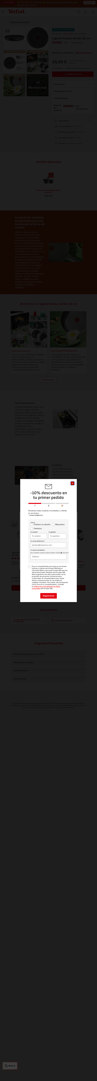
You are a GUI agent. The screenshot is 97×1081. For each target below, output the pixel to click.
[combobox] (38, 536)
